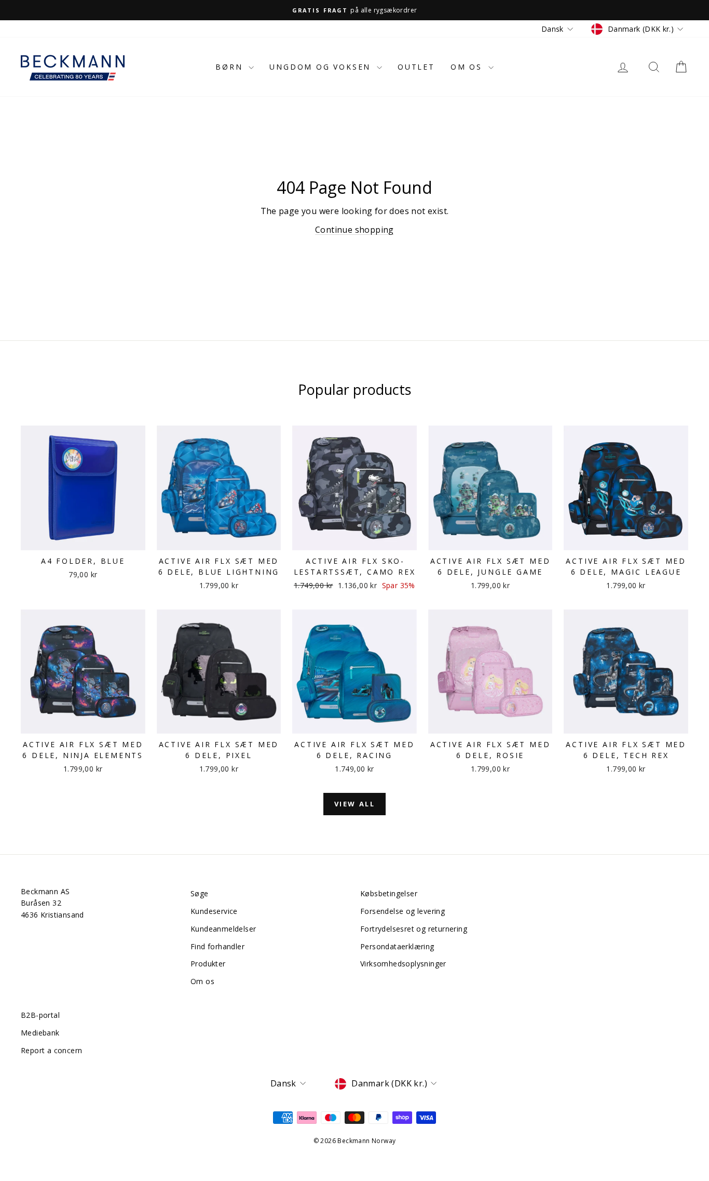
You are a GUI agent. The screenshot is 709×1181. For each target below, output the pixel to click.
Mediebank (40, 1033)
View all (354, 803)
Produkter (208, 963)
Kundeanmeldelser (223, 929)
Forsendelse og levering (402, 911)
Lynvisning (83, 539)
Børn (230, 67)
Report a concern (51, 1050)
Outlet (416, 67)
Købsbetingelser (388, 893)
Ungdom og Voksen (321, 67)
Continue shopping (354, 229)
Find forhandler (217, 946)
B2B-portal (40, 1015)
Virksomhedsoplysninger (403, 963)
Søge (199, 893)
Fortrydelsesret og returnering (413, 929)
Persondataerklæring (397, 946)
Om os (468, 67)
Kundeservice (214, 911)
